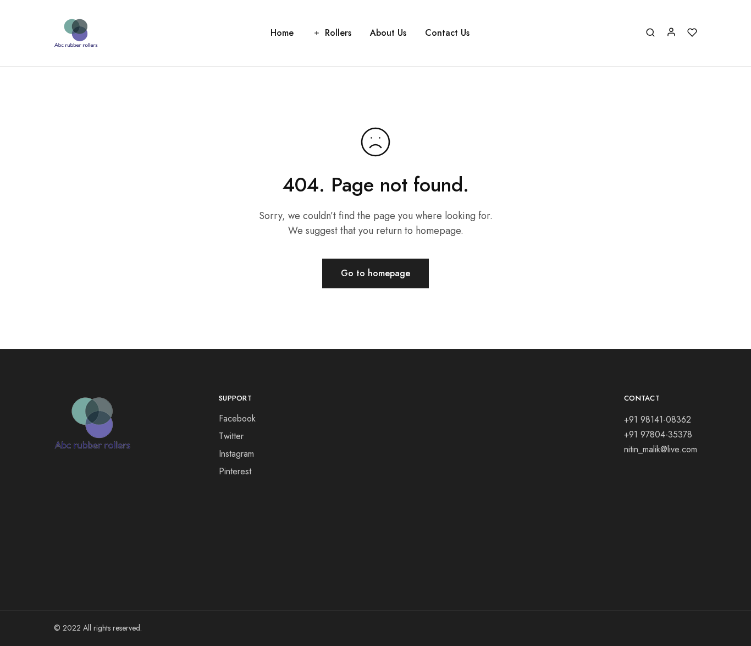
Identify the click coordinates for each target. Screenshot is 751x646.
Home (282, 33)
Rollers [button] (338, 33)
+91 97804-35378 (658, 434)
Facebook (237, 418)
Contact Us (447, 33)
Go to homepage (375, 273)
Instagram (236, 453)
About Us (388, 33)
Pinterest (235, 471)
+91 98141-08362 (657, 419)
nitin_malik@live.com (660, 449)
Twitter (231, 436)
